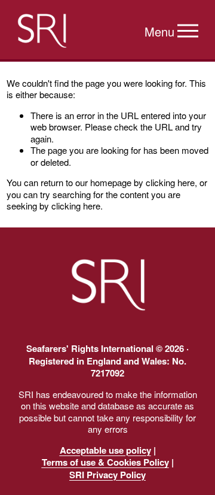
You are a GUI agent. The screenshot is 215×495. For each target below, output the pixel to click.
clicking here (170, 182)
